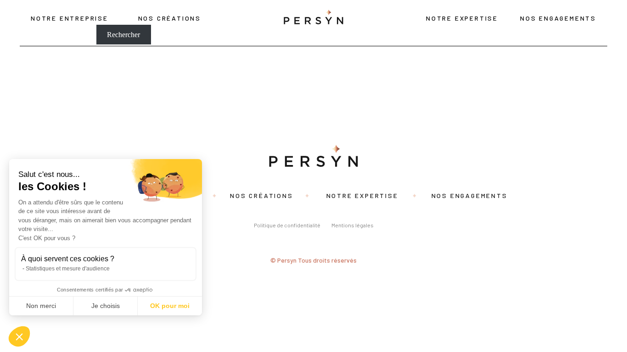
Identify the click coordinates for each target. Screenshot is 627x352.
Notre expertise (462, 18)
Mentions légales (352, 225)
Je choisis (105, 305)
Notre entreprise (69, 18)
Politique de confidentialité (287, 225)
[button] (19, 336)
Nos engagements (558, 18)
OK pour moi (170, 305)
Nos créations (169, 18)
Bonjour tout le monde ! (34, 79)
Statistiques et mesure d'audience (68, 268)
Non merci (41, 305)
